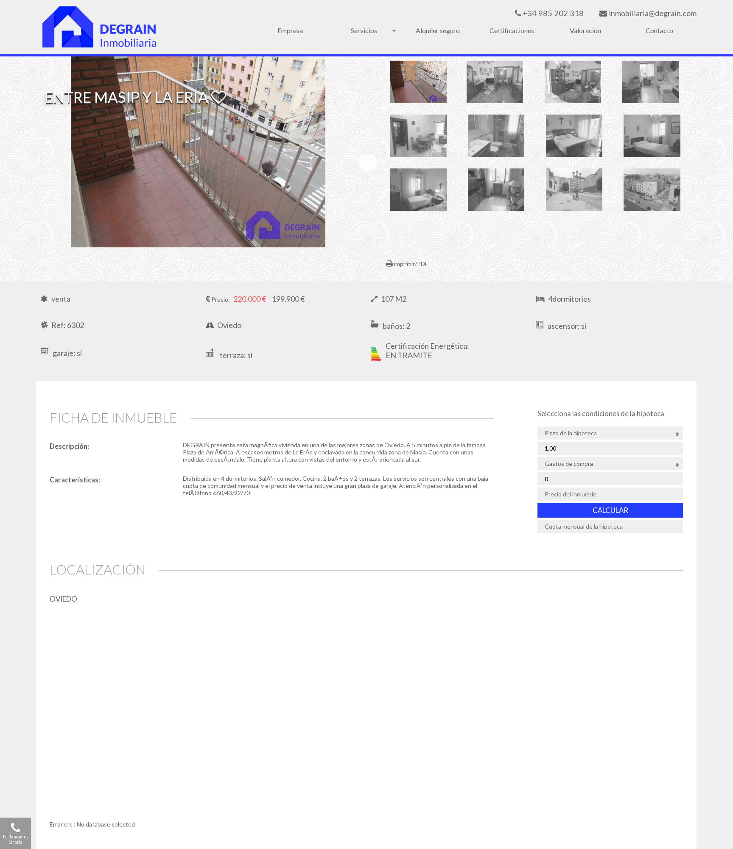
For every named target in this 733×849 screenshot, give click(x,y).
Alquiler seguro (438, 30)
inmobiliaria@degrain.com (652, 13)
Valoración (585, 30)
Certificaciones (512, 30)
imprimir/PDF (410, 263)
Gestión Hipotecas (363, 30)
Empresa (290, 30)
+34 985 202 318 (552, 13)
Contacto (659, 30)
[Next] (367, 162)
